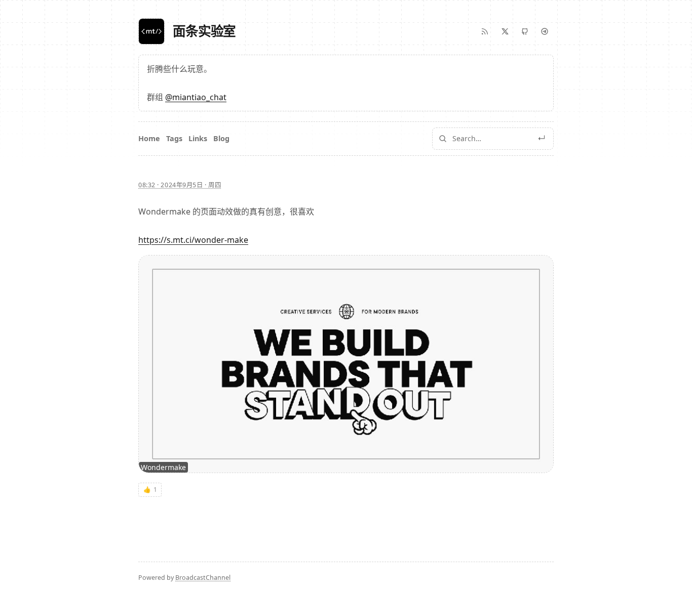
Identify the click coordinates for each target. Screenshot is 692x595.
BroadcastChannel (202, 577)
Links (197, 138)
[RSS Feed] (485, 31)
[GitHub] (525, 31)
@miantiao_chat (195, 97)
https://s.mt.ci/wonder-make (193, 239)
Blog (221, 138)
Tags (174, 138)
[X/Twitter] (505, 31)
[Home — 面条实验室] (151, 31)
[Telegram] (544, 31)
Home (149, 138)
